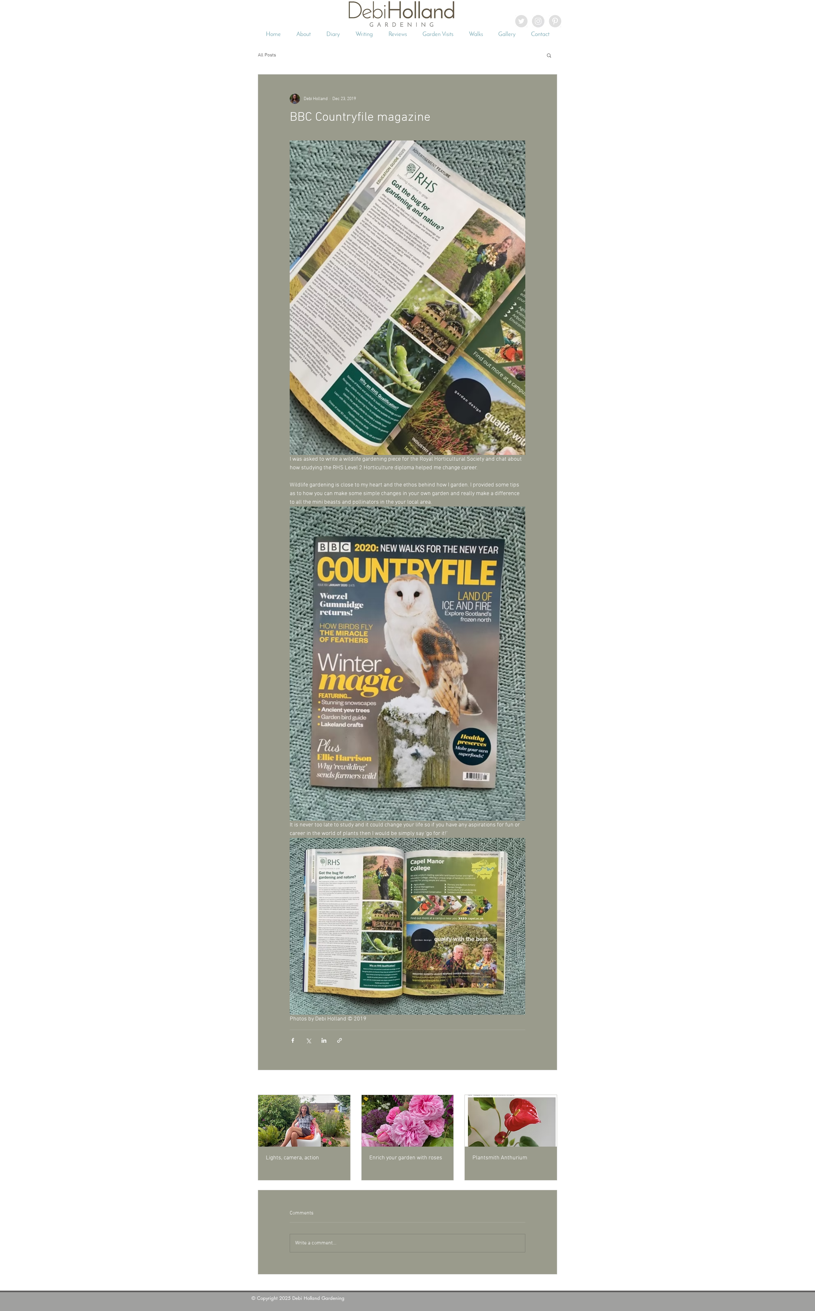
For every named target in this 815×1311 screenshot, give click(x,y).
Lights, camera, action (292, 1158)
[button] (549, 55)
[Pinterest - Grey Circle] (555, 21)
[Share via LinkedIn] (324, 1040)
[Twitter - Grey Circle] (521, 21)
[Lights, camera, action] (304, 1121)
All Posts (267, 55)
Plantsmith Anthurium (499, 1158)
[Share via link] (340, 1040)
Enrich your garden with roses (405, 1158)
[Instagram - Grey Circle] (538, 21)
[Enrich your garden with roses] (408, 1121)
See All (550, 1083)
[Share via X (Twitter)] (308, 1040)
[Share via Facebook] (293, 1040)
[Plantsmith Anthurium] (511, 1121)
